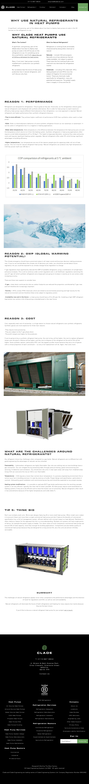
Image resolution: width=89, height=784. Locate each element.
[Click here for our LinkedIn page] (44, 679)
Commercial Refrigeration (44, 727)
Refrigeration (31, 7)
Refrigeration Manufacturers (44, 712)
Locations (74, 709)
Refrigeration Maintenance (44, 718)
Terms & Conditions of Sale (74, 728)
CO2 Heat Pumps (15, 715)
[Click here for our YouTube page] (45, 679)
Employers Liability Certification (74, 731)
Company (62, 7)
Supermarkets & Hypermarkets (44, 737)
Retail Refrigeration (44, 733)
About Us (74, 706)
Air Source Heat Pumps (14, 706)
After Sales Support (74, 721)
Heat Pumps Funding (14, 725)
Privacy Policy (74, 725)
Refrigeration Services (44, 705)
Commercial (15, 752)
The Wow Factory (51, 766)
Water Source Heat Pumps (14, 712)
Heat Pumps (21, 7)
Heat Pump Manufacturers (14, 737)
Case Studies (74, 712)
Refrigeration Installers (44, 715)
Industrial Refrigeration (44, 730)
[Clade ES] (8, 7)
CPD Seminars (74, 715)
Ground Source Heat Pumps (15, 709)
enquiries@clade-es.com (56, 1)
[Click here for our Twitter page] (43, 679)
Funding (42, 7)
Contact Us (82, 7)
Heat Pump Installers (14, 740)
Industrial (15, 755)
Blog (72, 7)
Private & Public (15, 758)
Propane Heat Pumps (14, 718)
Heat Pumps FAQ (15, 721)
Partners (52, 7)
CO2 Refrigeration (44, 700)
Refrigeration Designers (44, 709)
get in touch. (68, 610)
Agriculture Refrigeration (44, 740)
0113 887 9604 (34, 1)
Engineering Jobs (74, 718)
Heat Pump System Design (14, 733)
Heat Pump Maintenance (14, 743)
